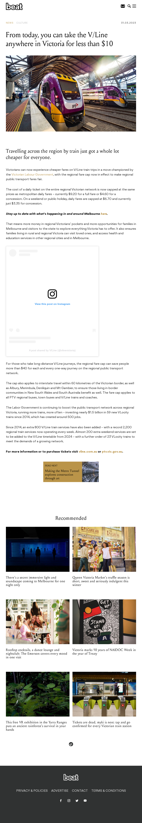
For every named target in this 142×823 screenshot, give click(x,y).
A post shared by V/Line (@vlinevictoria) (52, 350)
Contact (80, 790)
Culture (22, 23)
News (9, 23)
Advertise (59, 790)
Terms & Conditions (108, 790)
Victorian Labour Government (32, 174)
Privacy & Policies (32, 790)
